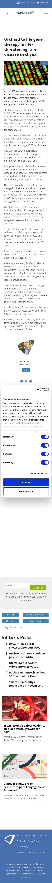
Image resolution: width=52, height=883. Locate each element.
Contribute (21, 841)
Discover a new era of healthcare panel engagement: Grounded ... (24, 787)
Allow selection (26, 491)
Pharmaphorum (9, 839)
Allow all (26, 482)
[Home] (25, 12)
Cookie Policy (33, 841)
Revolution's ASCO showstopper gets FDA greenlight (24, 647)
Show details (37, 473)
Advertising (30, 835)
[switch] (45, 445)
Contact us (41, 835)
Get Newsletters (27, 2)
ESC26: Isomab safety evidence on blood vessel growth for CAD (24, 729)
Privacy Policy (22, 846)
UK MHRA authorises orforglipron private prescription (23, 666)
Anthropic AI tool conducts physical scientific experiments (27, 657)
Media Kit (44, 2)
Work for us (40, 852)
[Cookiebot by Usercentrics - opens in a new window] (37, 389)
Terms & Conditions (25, 852)
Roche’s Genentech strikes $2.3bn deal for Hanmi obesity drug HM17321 (27, 676)
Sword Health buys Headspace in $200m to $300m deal (25, 685)
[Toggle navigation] (7, 12)
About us (21, 835)
